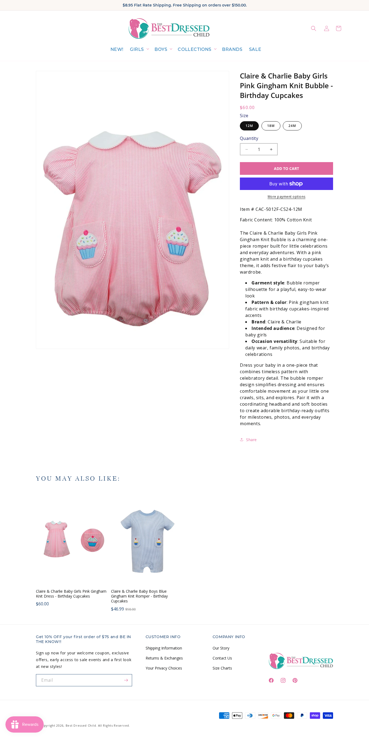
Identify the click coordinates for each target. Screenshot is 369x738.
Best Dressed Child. (81, 725)
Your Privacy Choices (164, 668)
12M (249, 125)
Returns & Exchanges (164, 658)
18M (271, 125)
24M (292, 125)
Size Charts (222, 668)
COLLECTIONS (195, 49)
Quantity (249, 138)
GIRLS (137, 49)
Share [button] (251, 439)
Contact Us (222, 658)
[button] (139, 50)
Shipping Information (164, 648)
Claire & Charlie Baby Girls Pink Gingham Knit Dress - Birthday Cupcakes (71, 594)
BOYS (161, 49)
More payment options (287, 196)
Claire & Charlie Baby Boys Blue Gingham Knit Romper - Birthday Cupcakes (139, 596)
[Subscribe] (126, 680)
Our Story (221, 648)
